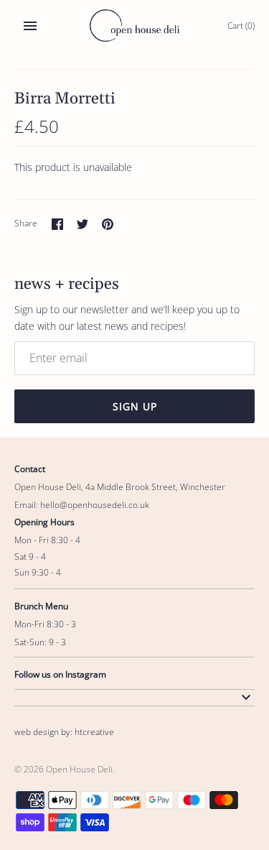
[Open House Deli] (134, 25)
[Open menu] (30, 26)
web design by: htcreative (64, 731)
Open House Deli (79, 769)
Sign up (135, 406)
